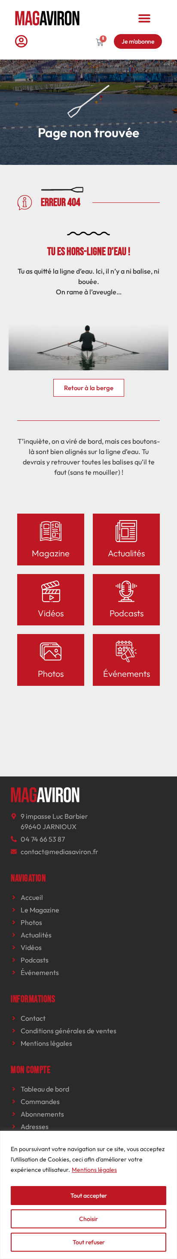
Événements (126, 673)
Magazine (51, 553)
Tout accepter (88, 1195)
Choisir (88, 1219)
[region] (88, 1195)
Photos (51, 673)
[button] (144, 18)
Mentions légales (94, 1170)
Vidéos (51, 613)
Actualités (126, 553)
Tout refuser (89, 1242)
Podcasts (126, 613)
